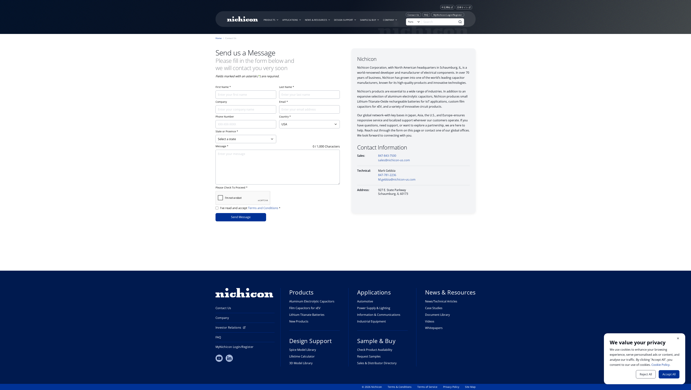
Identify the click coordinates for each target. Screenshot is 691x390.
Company (221, 101)
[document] (644, 358)
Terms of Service (427, 387)
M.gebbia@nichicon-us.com (397, 179)
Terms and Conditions (263, 208)
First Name (222, 87)
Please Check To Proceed (230, 187)
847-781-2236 (387, 175)
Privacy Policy (451, 387)
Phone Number (225, 116)
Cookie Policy (660, 365)
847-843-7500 (387, 156)
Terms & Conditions (400, 387)
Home (219, 38)
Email (282, 101)
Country (284, 116)
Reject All (646, 374)
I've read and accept (250, 208)
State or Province (226, 131)
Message (221, 146)
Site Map (470, 387)
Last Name (285, 87)
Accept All (669, 374)
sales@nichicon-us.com (394, 160)
